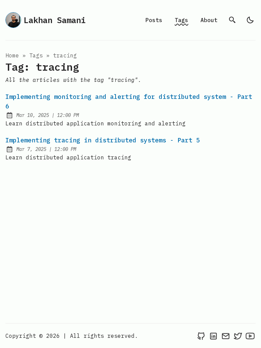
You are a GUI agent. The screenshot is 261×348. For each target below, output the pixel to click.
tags (36, 55)
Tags (181, 20)
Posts (153, 20)
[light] (250, 20)
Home (12, 55)
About (209, 20)
